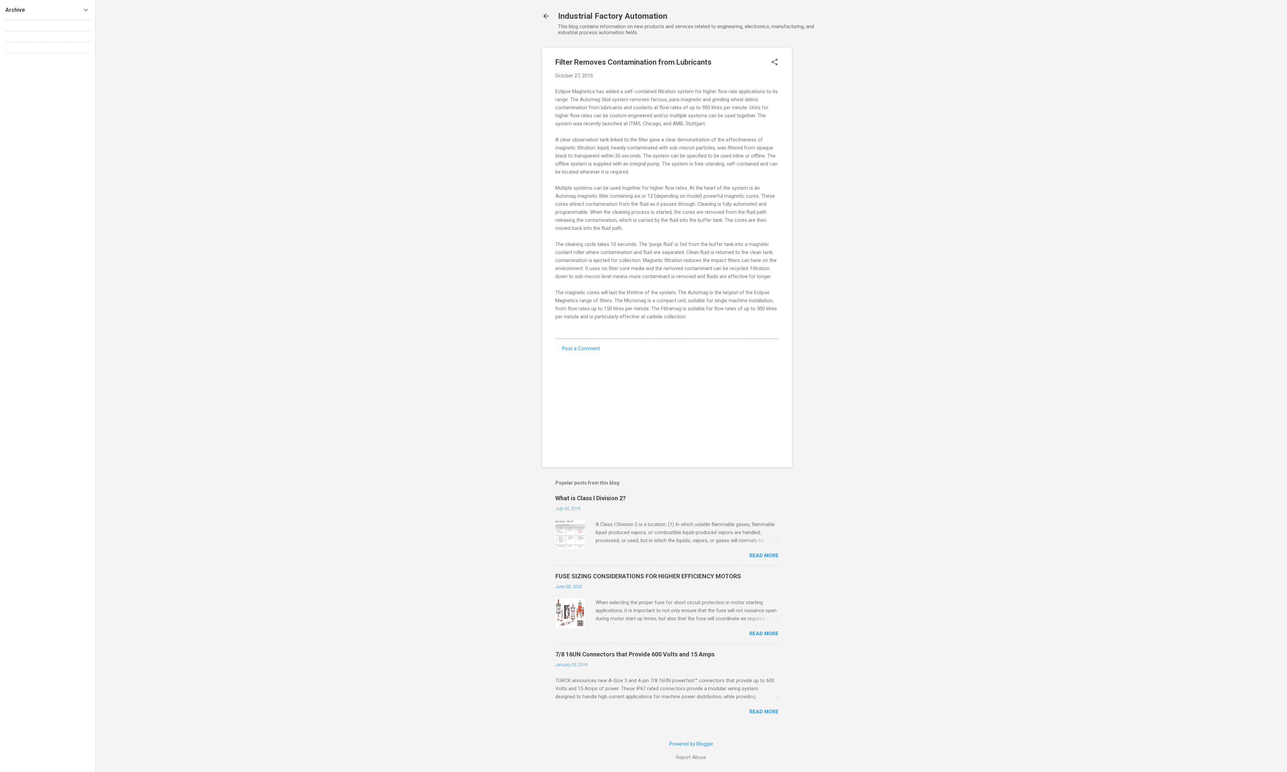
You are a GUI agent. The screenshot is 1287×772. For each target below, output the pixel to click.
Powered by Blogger (691, 744)
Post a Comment (581, 348)
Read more (764, 556)
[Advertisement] (818, 148)
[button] (775, 62)
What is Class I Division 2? (590, 498)
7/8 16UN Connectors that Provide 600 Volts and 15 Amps (635, 654)
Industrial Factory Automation (612, 16)
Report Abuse (691, 757)
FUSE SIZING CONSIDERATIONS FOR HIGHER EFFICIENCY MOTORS (648, 576)
